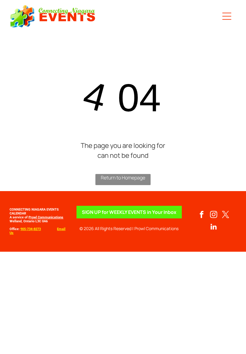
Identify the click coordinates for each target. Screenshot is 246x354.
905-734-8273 (30, 229)
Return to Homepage (123, 177)
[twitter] (225, 215)
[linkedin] (213, 227)
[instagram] (213, 215)
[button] (226, 16)
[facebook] (201, 215)
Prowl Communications (45, 217)
